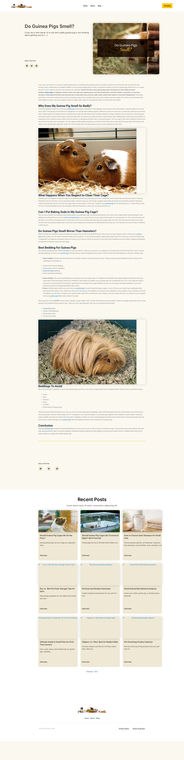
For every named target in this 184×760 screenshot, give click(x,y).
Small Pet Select (48, 271)
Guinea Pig (46, 308)
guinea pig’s (67, 420)
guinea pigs (110, 203)
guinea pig (70, 109)
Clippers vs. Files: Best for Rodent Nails (100, 642)
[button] (27, 66)
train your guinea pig (71, 217)
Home (85, 6)
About (92, 6)
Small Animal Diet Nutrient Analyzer (140, 589)
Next (96, 672)
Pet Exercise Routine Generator (96, 589)
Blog (99, 6)
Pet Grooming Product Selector (138, 642)
